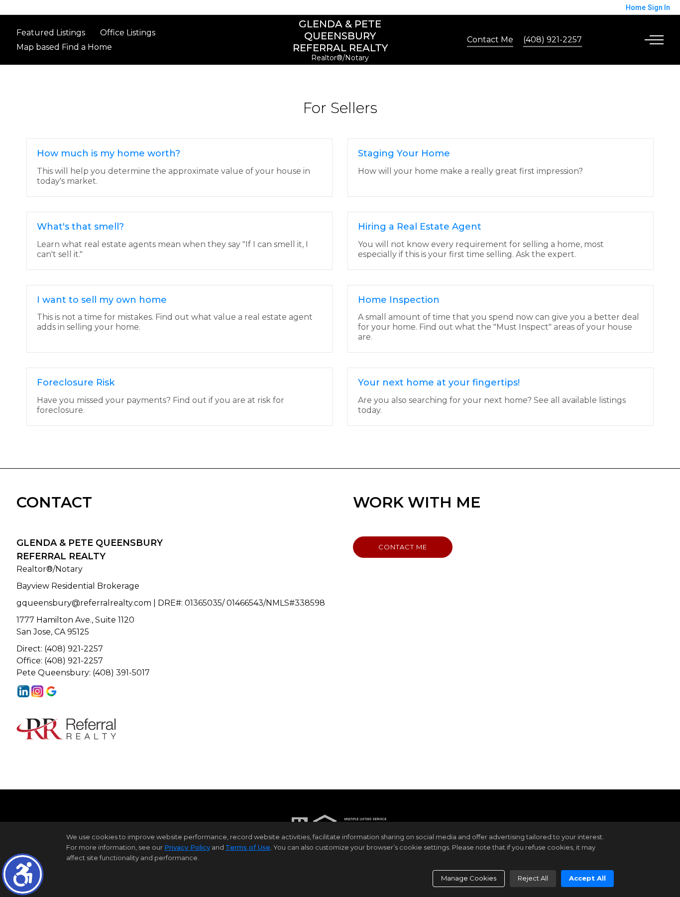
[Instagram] (37, 691)
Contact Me (490, 39)
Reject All (533, 878)
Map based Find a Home (64, 47)
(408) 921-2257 (552, 39)
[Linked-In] (23, 691)
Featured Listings (50, 32)
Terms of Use (248, 847)
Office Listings (127, 32)
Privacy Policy (187, 847)
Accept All (587, 878)
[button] (22, 874)
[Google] (51, 691)
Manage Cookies (468, 878)
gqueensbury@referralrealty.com (83, 603)
